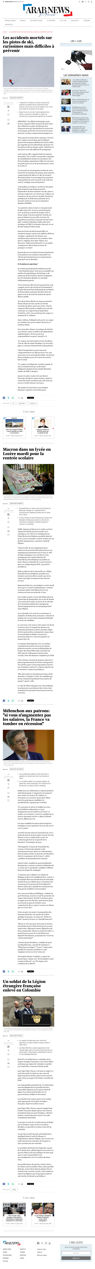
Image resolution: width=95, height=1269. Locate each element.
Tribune (86, 21)
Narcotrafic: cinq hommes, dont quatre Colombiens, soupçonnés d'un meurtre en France (14, 1218)
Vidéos (22, 1258)
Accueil (5, 32)
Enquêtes (75, 21)
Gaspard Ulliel (33, 403)
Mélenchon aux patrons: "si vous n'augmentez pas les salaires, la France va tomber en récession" (27, 717)
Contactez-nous (41, 1249)
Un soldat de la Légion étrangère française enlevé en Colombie (24, 986)
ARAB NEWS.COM (9, 1)
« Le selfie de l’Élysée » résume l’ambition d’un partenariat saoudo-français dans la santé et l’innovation (80, 83)
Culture (63, 21)
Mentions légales (42, 1255)
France (23, 21)
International (36, 21)
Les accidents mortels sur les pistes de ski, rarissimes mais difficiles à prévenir (31, 32)
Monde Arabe (10, 21)
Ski (13, 403)
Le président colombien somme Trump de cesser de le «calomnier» (43, 1218)
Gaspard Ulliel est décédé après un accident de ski (42, 431)
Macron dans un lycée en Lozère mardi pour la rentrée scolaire (27, 454)
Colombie (14, 1189)
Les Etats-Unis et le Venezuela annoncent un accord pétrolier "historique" (80, 93)
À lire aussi (28, 411)
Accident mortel (22, 403)
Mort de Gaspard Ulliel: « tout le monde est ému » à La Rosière (14, 431)
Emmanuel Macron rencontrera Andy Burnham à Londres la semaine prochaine (79, 129)
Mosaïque (9, 24)
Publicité (39, 1252)
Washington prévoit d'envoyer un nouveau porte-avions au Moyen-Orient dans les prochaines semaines (80, 110)
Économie (51, 21)
